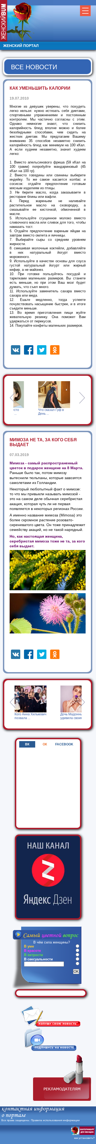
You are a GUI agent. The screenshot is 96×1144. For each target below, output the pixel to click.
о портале (13, 1115)
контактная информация (32, 1109)
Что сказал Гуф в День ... (49, 412)
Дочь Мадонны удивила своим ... (50, 716)
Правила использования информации (55, 1120)
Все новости (34, 67)
